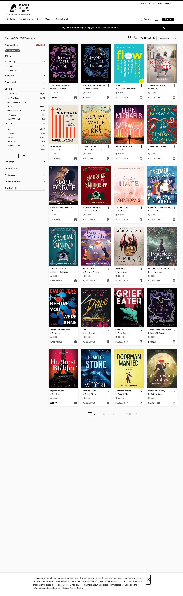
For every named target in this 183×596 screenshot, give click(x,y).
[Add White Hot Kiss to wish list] (108, 159)
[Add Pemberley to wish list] (141, 281)
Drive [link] (85, 330)
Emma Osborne (123, 333)
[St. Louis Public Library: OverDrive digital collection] (19, 9)
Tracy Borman (156, 150)
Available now (12, 71)
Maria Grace (122, 272)
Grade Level (61, 19)
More (25, 156)
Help (160, 4)
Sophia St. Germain (59, 89)
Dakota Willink (90, 394)
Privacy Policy (101, 578)
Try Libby (66, 27)
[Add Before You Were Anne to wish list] (75, 342)
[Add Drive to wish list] (108, 342)
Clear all (40, 45)
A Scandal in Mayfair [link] (59, 269)
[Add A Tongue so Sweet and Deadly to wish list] (75, 98)
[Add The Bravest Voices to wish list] (174, 98)
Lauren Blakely (156, 211)
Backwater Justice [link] (123, 146)
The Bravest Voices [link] (157, 85)
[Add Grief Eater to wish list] (141, 342)
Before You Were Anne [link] (60, 330)
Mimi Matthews (156, 272)
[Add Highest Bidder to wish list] (75, 403)
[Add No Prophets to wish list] (75, 159)
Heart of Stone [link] (89, 391)
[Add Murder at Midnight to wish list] (108, 220)
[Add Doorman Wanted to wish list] (141, 403)
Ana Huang (122, 211)
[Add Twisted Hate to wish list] (141, 220)
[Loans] (157, 19)
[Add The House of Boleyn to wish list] (174, 159)
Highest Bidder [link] (57, 391)
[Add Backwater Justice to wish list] (141, 159)
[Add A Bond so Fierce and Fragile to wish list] (108, 98)
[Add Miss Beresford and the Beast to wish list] (174, 281)
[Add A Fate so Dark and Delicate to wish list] (174, 342)
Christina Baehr (156, 394)
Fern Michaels (123, 150)
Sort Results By (148, 38)
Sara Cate (56, 394)
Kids (39, 19)
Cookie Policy (76, 588)
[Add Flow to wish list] (141, 98)
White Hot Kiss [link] (89, 146)
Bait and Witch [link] (89, 269)
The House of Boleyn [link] (158, 146)
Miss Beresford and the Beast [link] (160, 269)
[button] (148, 4)
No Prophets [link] (55, 146)
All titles (10, 67)
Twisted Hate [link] (121, 207)
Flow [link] (117, 85)
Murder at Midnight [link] (91, 207)
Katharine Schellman (92, 211)
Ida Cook (154, 89)
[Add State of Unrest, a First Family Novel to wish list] (75, 220)
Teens (48, 19)
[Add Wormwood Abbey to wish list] (174, 403)
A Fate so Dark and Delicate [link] (160, 330)
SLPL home (169, 4)
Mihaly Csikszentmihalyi (127, 89)
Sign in (168, 19)
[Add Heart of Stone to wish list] (108, 403)
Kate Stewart (90, 333)
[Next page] (136, 414)
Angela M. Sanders (92, 272)
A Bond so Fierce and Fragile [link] (95, 85)
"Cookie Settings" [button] (70, 585)
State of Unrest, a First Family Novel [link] (62, 207)
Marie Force (56, 211)
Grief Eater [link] (120, 330)
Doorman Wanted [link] (123, 391)
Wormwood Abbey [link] (156, 391)
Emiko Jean (56, 333)
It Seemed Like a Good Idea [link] (160, 207)
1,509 (129, 414)
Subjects (10, 19)
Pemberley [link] (120, 269)
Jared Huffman (57, 150)
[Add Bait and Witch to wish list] (108, 281)
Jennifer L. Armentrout (93, 150)
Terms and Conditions (80, 578)
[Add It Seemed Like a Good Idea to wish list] (174, 220)
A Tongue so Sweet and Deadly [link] (62, 85)
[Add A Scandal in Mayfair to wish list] (75, 281)
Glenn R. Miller (123, 394)
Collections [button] (25, 19)
